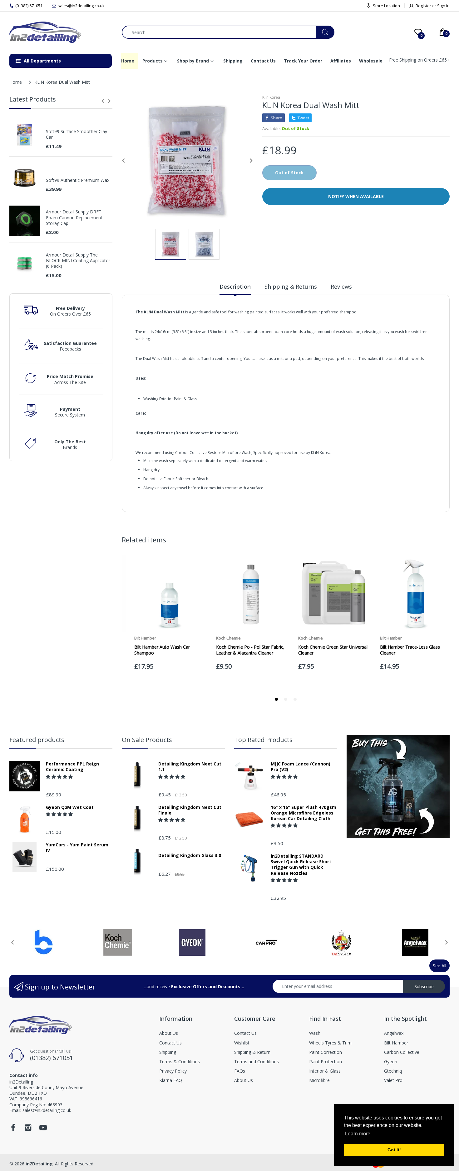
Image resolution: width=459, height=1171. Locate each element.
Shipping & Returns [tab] (290, 286)
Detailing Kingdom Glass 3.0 (189, 855)
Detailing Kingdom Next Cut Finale (189, 810)
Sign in (443, 5)
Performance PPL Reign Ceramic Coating (72, 766)
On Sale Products (147, 739)
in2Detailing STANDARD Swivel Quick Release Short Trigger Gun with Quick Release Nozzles (301, 864)
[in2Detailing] (60, 32)
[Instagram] (28, 1129)
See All (439, 966)
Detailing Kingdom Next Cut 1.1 (189, 766)
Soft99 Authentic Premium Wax (77, 180)
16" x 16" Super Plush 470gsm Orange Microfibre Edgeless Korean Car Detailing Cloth (303, 813)
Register (423, 5)
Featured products (36, 739)
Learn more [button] (357, 1133)
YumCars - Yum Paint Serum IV (77, 847)
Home (15, 82)
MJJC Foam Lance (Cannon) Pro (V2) (300, 766)
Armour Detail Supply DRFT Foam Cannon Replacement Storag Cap (74, 217)
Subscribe (424, 986)
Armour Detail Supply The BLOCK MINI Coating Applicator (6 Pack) (78, 260)
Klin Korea (271, 97)
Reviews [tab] (341, 286)
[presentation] (103, 101)
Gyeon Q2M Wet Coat (70, 807)
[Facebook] (13, 1129)
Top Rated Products (263, 739)
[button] (60, 777)
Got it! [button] (394, 1149)
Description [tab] (235, 286)
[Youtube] (43, 1129)
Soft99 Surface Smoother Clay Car (76, 134)
